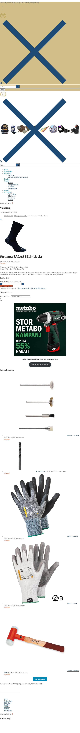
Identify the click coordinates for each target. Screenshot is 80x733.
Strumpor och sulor (20, 216)
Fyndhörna (42, 288)
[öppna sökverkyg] (33, 83)
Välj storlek (4, 282)
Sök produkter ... (5, 296)
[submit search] (18, 86)
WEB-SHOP (8, 216)
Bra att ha (34, 288)
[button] (1, 219)
